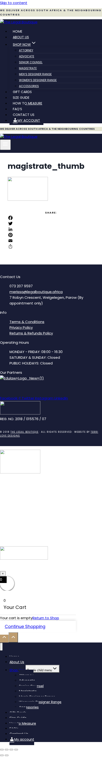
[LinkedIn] (51, 229)
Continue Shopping (25, 626)
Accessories (29, 86)
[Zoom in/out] (2, 749)
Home (17, 31)
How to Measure (27, 103)
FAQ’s (17, 109)
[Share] (51, 246)
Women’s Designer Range (38, 80)
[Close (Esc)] (16, 749)
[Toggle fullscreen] (7, 749)
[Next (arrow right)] (7, 755)
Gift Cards (22, 92)
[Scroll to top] (4, 638)
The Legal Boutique (24, 432)
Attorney (26, 50)
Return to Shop (45, 617)
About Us (21, 37)
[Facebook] (51, 218)
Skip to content (13, 2)
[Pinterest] (51, 235)
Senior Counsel (30, 62)
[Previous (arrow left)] (2, 755)
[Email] (51, 241)
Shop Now (17, 670)
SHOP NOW (51, 567)
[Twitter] (51, 223)
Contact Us (23, 114)
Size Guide (21, 97)
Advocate (26, 56)
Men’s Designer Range (35, 74)
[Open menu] (5, 144)
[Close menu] (1, 647)
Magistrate (28, 68)
